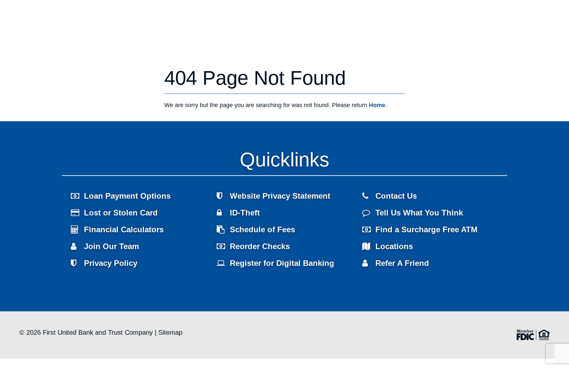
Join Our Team (111, 246)
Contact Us (396, 195)
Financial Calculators (124, 229)
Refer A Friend (402, 263)
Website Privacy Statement (280, 195)
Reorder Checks (260, 246)
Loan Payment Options (127, 195)
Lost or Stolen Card (121, 212)
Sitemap (170, 332)
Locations (163, 64)
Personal (74, 64)
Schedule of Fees (262, 229)
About (134, 64)
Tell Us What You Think (419, 212)
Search (519, 15)
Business (107, 64)
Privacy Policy (110, 263)
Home (46, 64)
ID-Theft (245, 212)
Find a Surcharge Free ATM (426, 229)
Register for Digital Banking (282, 263)
